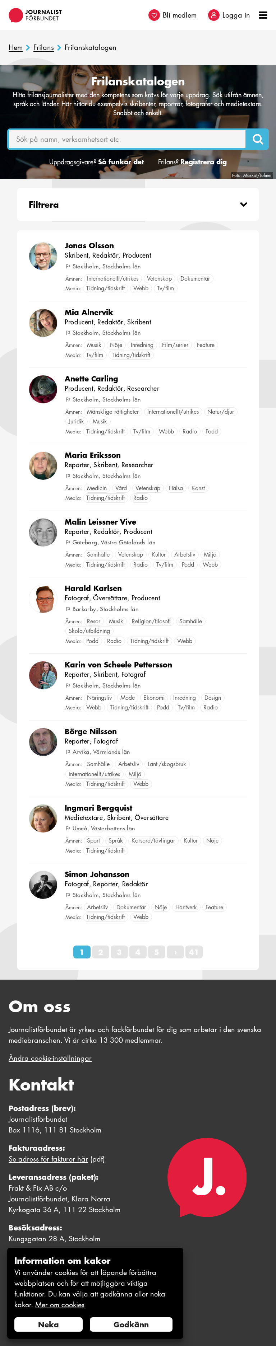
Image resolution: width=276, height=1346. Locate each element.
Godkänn (131, 1324)
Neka (48, 1324)
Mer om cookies (59, 1304)
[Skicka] (258, 139)
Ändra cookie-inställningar (50, 1058)
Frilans (43, 47)
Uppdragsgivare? (96, 162)
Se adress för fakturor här (48, 1159)
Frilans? (192, 162)
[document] (95, 1293)
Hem (16, 47)
